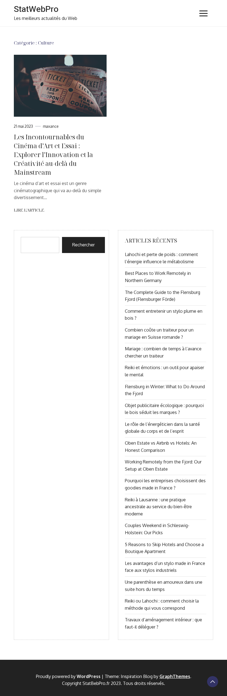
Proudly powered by (68, 676)
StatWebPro (36, 9)
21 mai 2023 (23, 126)
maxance (51, 126)
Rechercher (83, 244)
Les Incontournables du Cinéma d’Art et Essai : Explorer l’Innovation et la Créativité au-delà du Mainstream (53, 155)
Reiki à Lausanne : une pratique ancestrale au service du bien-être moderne (158, 507)
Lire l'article (29, 210)
